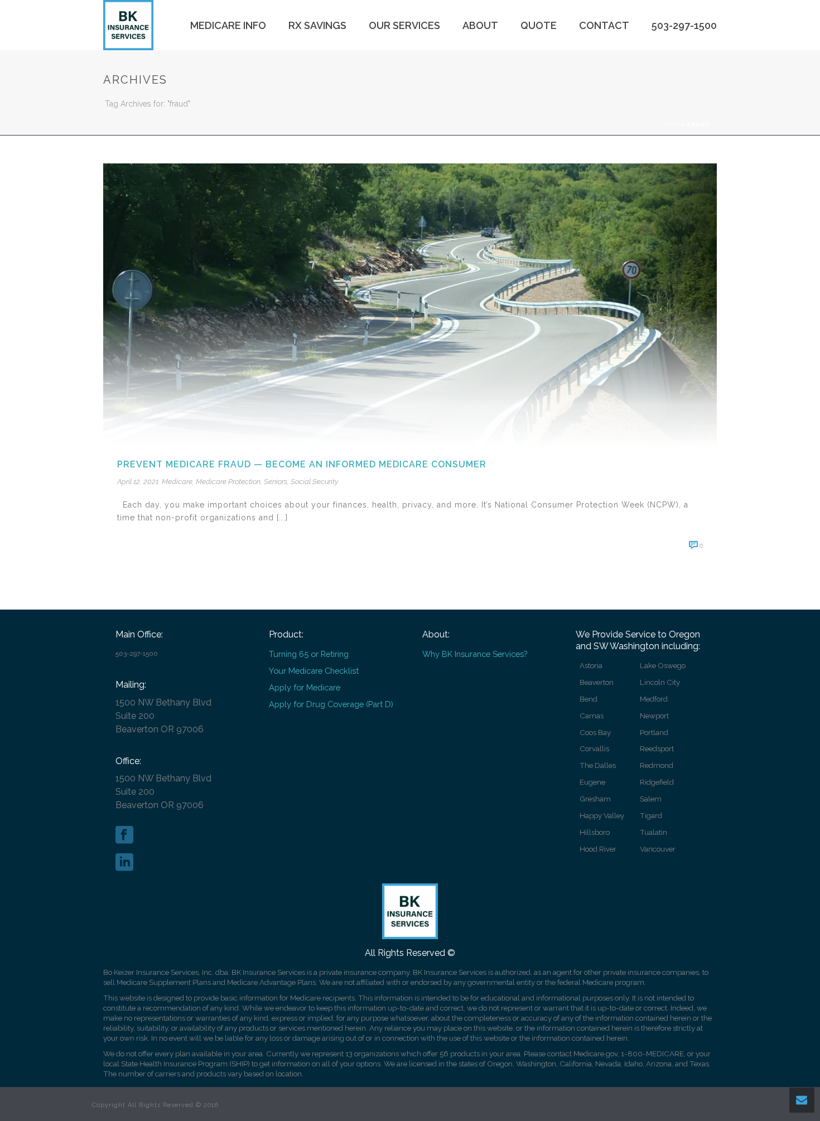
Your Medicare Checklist (314, 670)
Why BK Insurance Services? (474, 654)
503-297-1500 (684, 25)
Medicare (177, 481)
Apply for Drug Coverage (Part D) (331, 704)
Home (669, 125)
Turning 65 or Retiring (309, 654)
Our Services (404, 25)
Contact (604, 25)
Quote (538, 25)
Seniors (275, 481)
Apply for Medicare (304, 687)
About (480, 25)
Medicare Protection (228, 481)
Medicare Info (228, 25)
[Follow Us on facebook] (124, 835)
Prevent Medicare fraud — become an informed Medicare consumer (301, 464)
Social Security (314, 481)
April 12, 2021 (137, 481)
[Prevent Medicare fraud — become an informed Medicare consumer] (410, 305)
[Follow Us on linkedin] (124, 862)
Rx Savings (317, 25)
